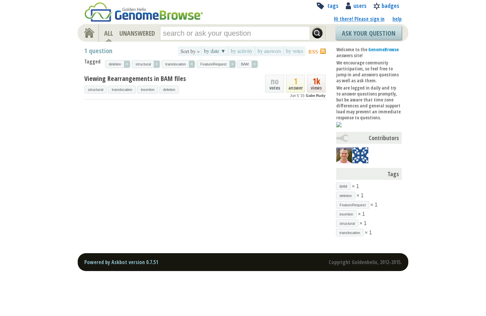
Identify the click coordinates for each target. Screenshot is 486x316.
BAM (343, 186)
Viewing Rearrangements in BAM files (135, 78)
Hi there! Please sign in (359, 18)
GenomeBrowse (383, 49)
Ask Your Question (368, 33)
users (360, 6)
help (397, 18)
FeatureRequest (353, 205)
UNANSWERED (137, 33)
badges (390, 6)
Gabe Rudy (315, 96)
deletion (169, 90)
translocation (122, 90)
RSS (313, 51)
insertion (147, 90)
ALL (108, 33)
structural (95, 90)
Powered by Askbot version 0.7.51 (121, 262)
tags (333, 6)
